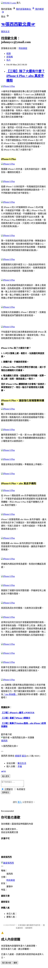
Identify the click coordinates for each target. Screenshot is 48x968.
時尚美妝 (23, 48)
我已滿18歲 (6, 963)
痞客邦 (18, 756)
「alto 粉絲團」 (10, 694)
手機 (20, 766)
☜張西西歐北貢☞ (18, 24)
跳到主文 (5, 31)
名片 (8, 60)
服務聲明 (28, 928)
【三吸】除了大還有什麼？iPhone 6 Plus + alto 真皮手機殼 (25, 75)
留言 (24, 756)
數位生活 (22, 763)
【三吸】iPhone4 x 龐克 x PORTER (17, 713)
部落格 (9, 57)
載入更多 (5, 776)
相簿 (8, 53)
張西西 (4, 741)
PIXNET (12, 925)
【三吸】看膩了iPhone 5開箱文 (15, 718)
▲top (3, 771)
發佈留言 (5, 792)
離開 (15, 963)
